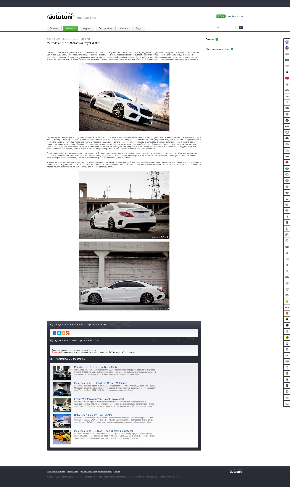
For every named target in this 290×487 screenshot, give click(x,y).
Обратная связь (105, 472)
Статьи (124, 28)
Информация (72, 472)
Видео (138, 28)
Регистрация (237, 16)
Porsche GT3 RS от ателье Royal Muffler (96, 367)
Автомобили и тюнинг (56, 472)
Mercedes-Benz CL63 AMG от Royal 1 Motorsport (100, 383)
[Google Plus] (67, 333)
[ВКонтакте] (54, 333)
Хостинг (117, 472)
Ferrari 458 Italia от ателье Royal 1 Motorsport (99, 399)
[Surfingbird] (72, 333)
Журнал (87, 28)
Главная (54, 28)
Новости (70, 28)
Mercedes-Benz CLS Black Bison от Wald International (103, 431)
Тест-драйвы (105, 28)
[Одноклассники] (63, 333)
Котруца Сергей (72, 39)
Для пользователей (88, 472)
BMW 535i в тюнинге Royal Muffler (93, 415)
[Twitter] (59, 333)
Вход (222, 16)
